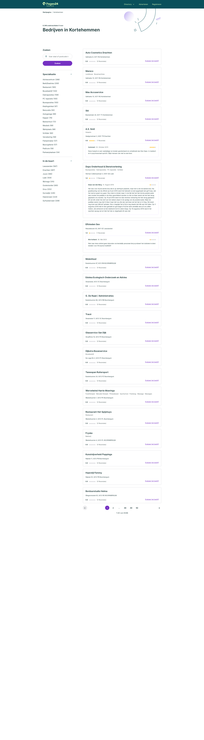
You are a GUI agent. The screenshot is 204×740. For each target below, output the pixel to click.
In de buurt (48, 161)
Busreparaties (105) (50, 102)
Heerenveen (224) (50, 197)
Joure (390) (47, 174)
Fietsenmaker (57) (50, 141)
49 (131, 508)
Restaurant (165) (49, 87)
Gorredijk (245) (49, 193)
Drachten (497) (49, 170)
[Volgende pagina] (159, 508)
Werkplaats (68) (49, 129)
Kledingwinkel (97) (50, 106)
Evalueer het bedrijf (152, 61)
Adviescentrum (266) (51, 79)
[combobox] (57, 56)
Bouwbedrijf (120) (50, 91)
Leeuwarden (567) (50, 166)
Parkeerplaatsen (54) (51, 152)
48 (125, 508)
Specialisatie (49, 74)
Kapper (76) (47, 118)
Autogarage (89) (49, 114)
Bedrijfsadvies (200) (51, 83)
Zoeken (58, 63)
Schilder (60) (48, 133)
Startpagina (47, 12)
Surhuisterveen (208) (51, 201)
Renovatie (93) (49, 110)
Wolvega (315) (48, 181)
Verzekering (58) (49, 137)
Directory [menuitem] (128, 4)
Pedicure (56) (48, 148)
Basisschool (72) (49, 122)
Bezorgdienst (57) (50, 145)
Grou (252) (47, 189)
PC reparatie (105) (50, 99)
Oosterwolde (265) (50, 185)
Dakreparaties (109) (51, 95)
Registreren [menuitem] (156, 4)
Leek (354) (47, 178)
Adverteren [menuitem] (143, 4)
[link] (122, 57)
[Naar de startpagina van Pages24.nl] (50, 4)
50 (137, 508)
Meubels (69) (48, 125)
